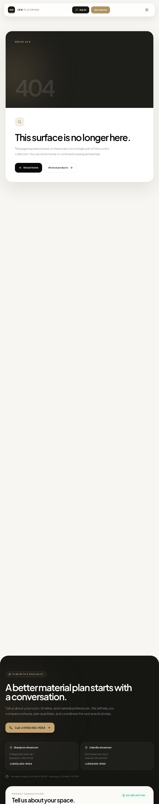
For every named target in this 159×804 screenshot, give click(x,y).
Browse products (58, 167)
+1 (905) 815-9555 (95, 763)
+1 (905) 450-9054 (21, 763)
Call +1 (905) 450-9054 (30, 727)
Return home (30, 167)
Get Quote (100, 10)
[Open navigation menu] (147, 10)
